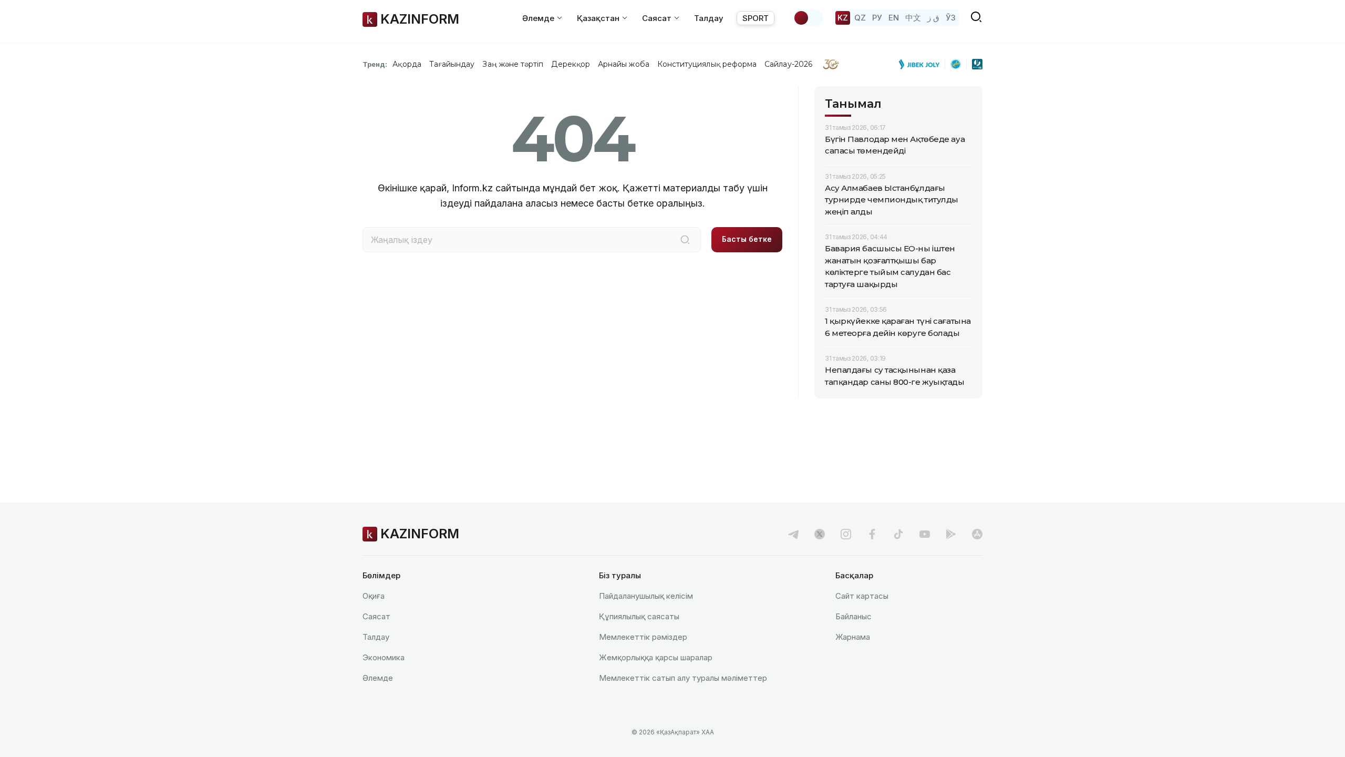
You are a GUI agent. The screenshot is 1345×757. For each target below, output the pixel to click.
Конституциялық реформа (707, 64)
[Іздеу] (685, 239)
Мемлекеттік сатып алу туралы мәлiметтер (683, 678)
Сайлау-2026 (788, 64)
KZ (842, 18)
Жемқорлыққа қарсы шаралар (655, 657)
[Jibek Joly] (922, 64)
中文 (913, 18)
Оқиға (374, 596)
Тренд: (375, 64)
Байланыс (853, 616)
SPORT (755, 18)
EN (893, 18)
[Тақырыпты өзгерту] (808, 17)
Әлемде (378, 678)
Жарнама (852, 637)
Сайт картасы (861, 596)
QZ (860, 18)
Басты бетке (747, 238)
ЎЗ (951, 18)
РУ (877, 18)
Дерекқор (570, 64)
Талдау (708, 18)
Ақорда (406, 64)
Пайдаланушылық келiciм (646, 596)
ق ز (933, 18)
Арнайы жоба (623, 64)
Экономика (384, 657)
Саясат (376, 616)
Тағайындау (452, 64)
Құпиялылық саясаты (639, 616)
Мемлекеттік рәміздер (643, 637)
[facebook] (872, 534)
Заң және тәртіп (512, 64)
